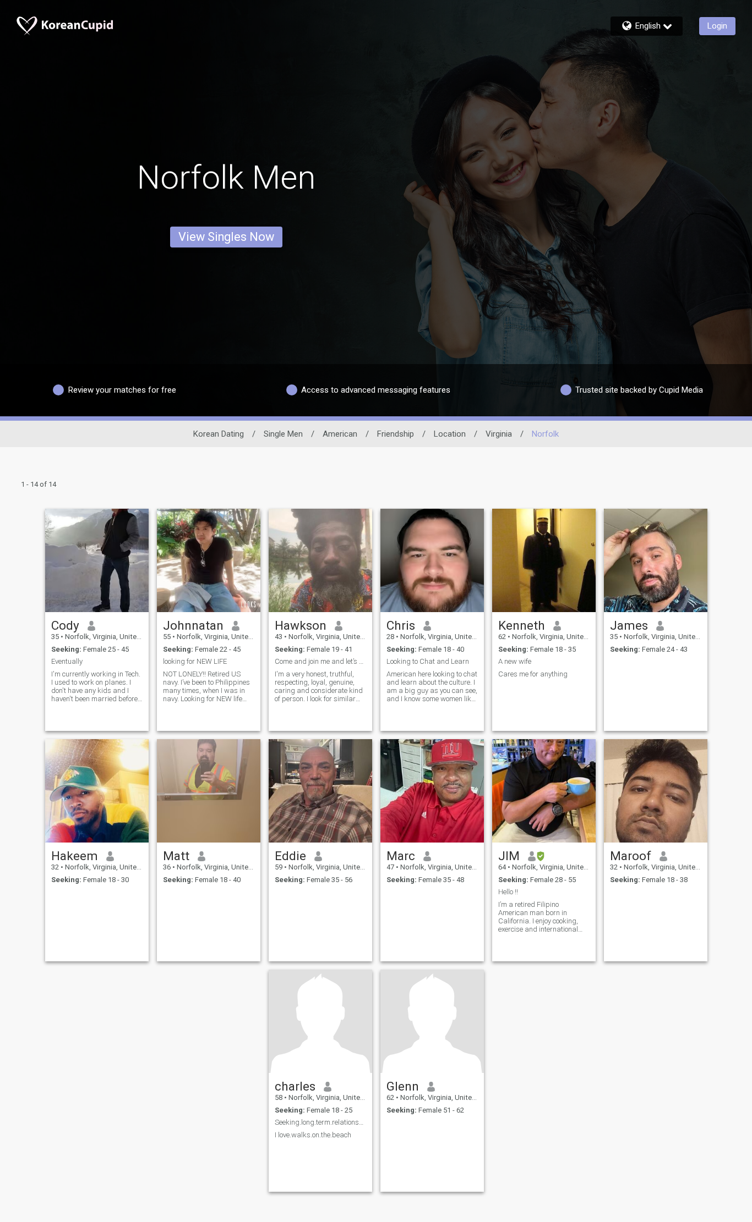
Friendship (395, 434)
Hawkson (300, 625)
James (629, 625)
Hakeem (74, 856)
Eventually (67, 661)
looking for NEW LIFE (195, 661)
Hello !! (508, 892)
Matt (176, 856)
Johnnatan (193, 625)
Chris (400, 625)
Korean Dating (218, 434)
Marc (400, 856)
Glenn (402, 1086)
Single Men (283, 434)
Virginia (499, 434)
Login (717, 26)
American (340, 434)
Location (450, 434)
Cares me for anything (533, 674)
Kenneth (521, 625)
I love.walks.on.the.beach (313, 1135)
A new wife (514, 661)
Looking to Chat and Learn (427, 661)
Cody (65, 625)
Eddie (290, 856)
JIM (509, 856)
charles (295, 1086)
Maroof (630, 856)
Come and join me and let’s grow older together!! (320, 661)
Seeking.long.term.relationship (320, 1122)
